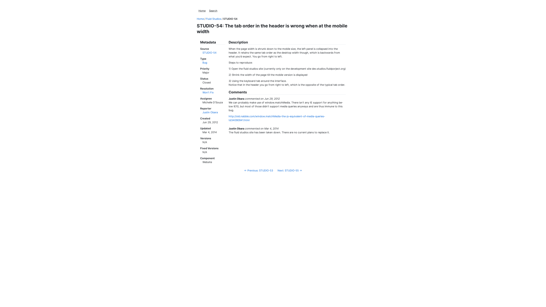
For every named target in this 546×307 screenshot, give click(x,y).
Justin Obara (210, 112)
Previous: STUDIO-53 (258, 170)
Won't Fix (208, 92)
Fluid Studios (213, 18)
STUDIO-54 (230, 18)
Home (202, 10)
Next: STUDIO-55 (290, 170)
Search (213, 10)
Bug (204, 62)
